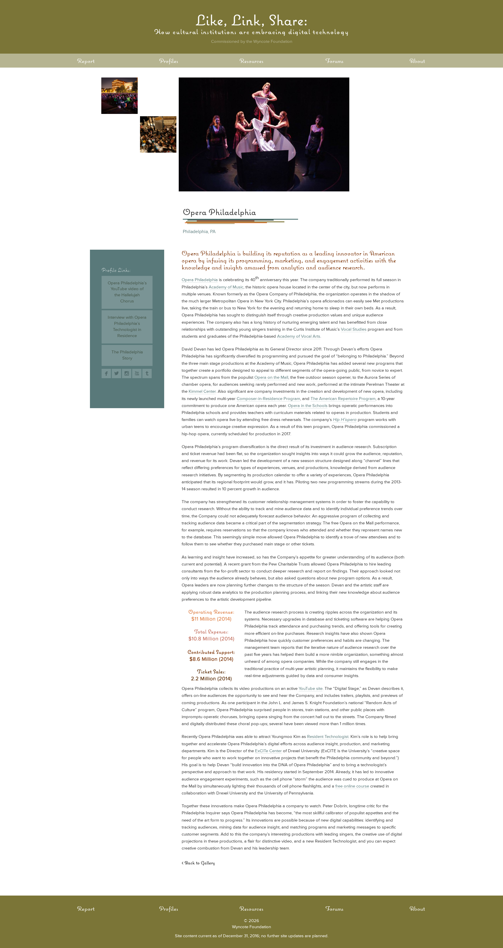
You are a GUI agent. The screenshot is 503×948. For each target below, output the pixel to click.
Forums (334, 61)
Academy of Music (226, 287)
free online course (352, 786)
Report (86, 61)
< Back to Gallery (198, 863)
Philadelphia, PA (199, 232)
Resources (251, 61)
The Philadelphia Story (127, 355)
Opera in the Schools (307, 405)
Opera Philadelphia (200, 279)
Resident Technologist (327, 736)
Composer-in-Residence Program (268, 398)
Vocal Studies (353, 329)
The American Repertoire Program (343, 398)
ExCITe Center (268, 750)
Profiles (168, 61)
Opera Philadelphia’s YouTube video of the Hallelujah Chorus (127, 292)
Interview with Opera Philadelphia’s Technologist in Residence (127, 326)
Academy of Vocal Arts (298, 336)
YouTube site (311, 688)
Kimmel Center (202, 391)
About (417, 61)
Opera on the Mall (271, 377)
